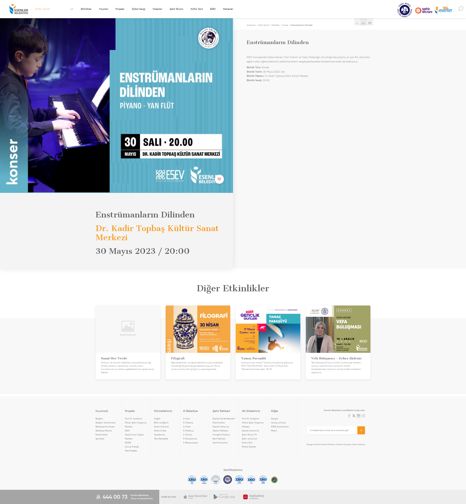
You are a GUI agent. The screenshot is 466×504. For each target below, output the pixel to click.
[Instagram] (358, 416)
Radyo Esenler (443, 10)
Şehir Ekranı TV (423, 10)
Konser (285, 25)
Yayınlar (103, 9)
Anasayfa (251, 25)
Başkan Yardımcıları (106, 422)
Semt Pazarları (220, 442)
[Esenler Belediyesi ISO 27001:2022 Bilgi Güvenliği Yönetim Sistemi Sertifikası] (216, 479)
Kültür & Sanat (161, 426)
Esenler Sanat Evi (250, 430)
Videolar (157, 9)
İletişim (274, 418)
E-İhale (187, 426)
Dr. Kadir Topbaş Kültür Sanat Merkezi (286, 76)
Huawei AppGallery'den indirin (253, 496)
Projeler (120, 9)
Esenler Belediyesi (18, 9)
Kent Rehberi (219, 438)
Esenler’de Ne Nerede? (224, 418)
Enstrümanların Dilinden (302, 25)
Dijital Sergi (138, 9)
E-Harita (187, 434)
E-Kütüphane (190, 438)
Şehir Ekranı (176, 9)
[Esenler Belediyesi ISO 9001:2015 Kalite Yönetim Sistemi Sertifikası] (192, 479)
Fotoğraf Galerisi (221, 434)
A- (357, 23)
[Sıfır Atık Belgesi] (274, 479)
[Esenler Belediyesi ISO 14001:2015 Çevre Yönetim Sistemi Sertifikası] (204, 479)
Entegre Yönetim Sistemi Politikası (321, 444)
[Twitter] (354, 416)
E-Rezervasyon (190, 442)
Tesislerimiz (159, 434)
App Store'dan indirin (195, 496)
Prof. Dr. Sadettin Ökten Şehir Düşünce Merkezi (135, 422)
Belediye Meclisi (104, 430)
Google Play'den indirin (224, 496)
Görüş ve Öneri (278, 422)
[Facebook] (349, 416)
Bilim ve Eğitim (161, 422)
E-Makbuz (188, 430)
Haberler (228, 9)
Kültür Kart (197, 9)
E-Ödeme (188, 422)
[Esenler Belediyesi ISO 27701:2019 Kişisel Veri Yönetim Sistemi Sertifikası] (228, 479)
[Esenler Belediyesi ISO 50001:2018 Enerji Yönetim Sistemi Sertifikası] (263, 479)
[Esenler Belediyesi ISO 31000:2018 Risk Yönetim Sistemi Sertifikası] (239, 479)
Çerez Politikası (358, 444)
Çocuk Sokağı (132, 446)
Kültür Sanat (404, 10)
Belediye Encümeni (105, 426)
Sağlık (157, 418)
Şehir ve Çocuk (249, 438)
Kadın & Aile (160, 430)
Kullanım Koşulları (343, 444)
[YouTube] (363, 416)
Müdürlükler (102, 434)
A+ (363, 23)
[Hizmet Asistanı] (460, 9)
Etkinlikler (86, 9)
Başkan (99, 418)
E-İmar (186, 418)
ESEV (213, 9)
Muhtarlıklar (219, 422)
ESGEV (128, 442)
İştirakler (100, 438)
